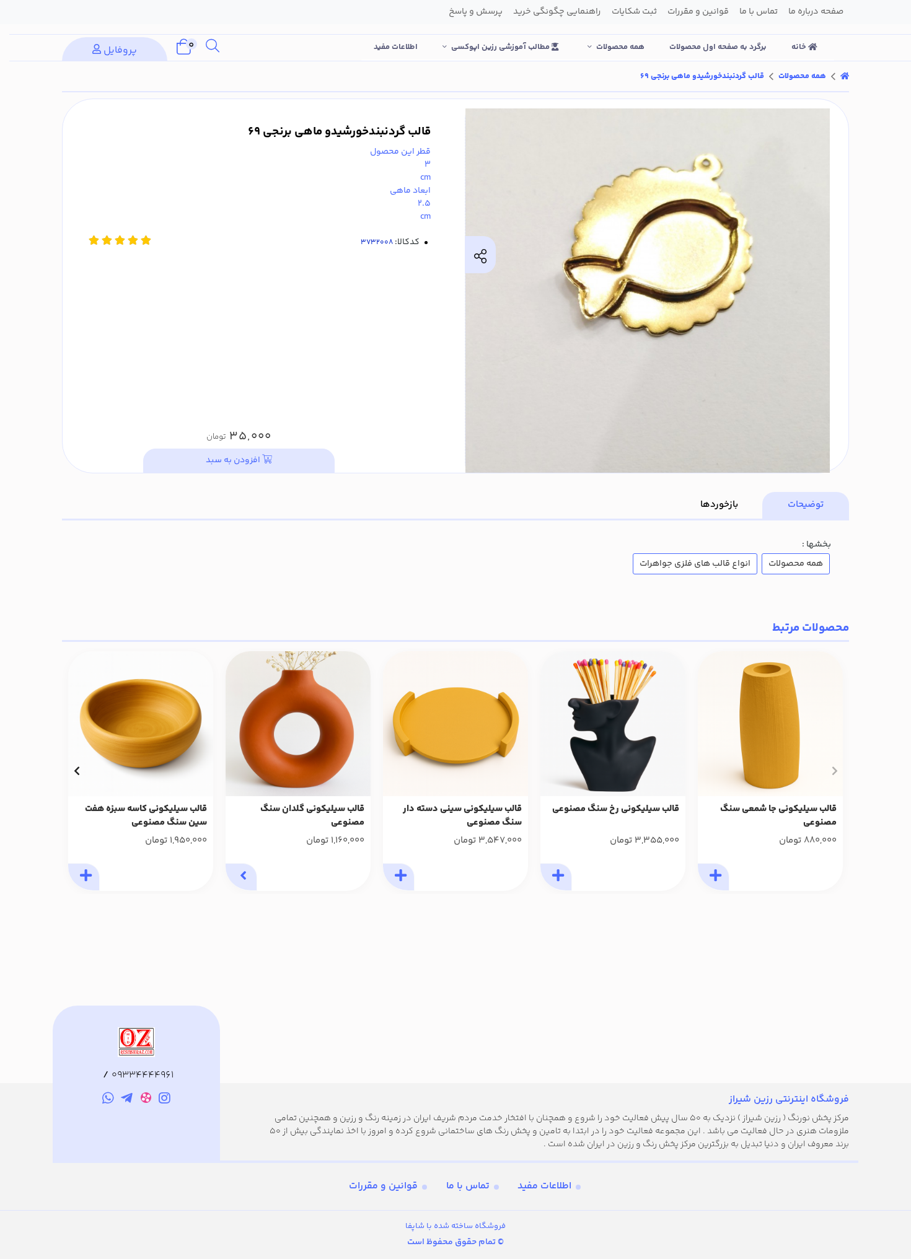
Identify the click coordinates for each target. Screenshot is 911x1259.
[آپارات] (146, 1100)
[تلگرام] (126, 1099)
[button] (834, 770)
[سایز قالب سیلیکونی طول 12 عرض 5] (770, 723)
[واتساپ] (108, 1099)
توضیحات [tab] (806, 505)
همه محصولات (620, 47)
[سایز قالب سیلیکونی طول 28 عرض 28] (455, 723)
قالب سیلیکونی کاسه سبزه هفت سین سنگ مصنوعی (146, 816)
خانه (799, 47)
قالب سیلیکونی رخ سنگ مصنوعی (615, 809)
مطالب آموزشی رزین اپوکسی (501, 47)
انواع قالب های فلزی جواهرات (695, 564)
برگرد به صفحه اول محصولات (718, 47)
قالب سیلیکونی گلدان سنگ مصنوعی (312, 816)
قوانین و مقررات (383, 1186)
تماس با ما (468, 1186)
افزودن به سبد (234, 460)
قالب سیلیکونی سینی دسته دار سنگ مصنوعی (462, 816)
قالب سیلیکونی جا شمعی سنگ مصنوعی (778, 816)
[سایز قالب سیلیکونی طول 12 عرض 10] (612, 723)
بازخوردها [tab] (719, 505)
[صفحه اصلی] (844, 76)
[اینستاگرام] (165, 1099)
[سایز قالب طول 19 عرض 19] (140, 723)
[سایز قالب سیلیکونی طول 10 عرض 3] (298, 723)
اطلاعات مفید (396, 47)
